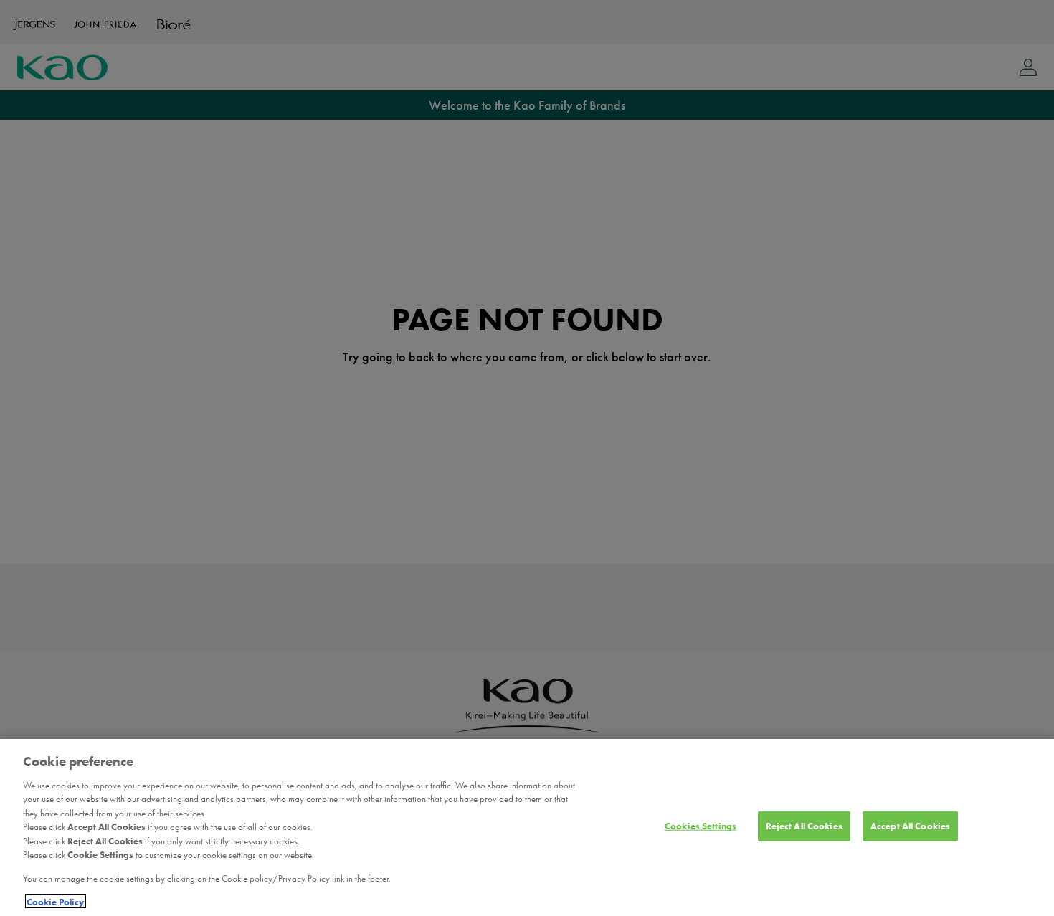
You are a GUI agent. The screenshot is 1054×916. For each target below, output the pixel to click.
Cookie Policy (56, 901)
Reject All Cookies (804, 826)
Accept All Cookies (910, 826)
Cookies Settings (700, 826)
